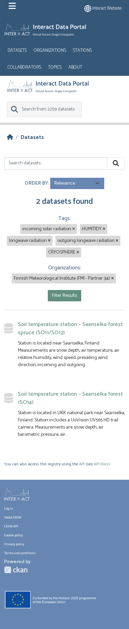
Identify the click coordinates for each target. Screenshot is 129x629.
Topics (55, 67)
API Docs (101, 464)
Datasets (17, 50)
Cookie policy (13, 535)
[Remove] (73, 229)
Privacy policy (14, 544)
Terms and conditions (20, 553)
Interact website (106, 8)
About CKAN (12, 517)
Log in (8, 508)
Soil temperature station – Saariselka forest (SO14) (70, 398)
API (82, 464)
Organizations (50, 50)
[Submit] (116, 163)
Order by (36, 183)
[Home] (10, 137)
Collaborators (24, 67)
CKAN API (11, 526)
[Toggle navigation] (12, 6)
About (75, 67)
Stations (82, 50)
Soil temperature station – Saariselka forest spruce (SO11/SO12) (70, 328)
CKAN (16, 569)
